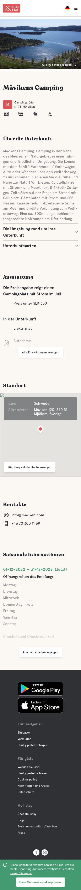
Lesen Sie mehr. (21, 873)
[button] (40, 430)
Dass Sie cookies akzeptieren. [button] (40, 882)
